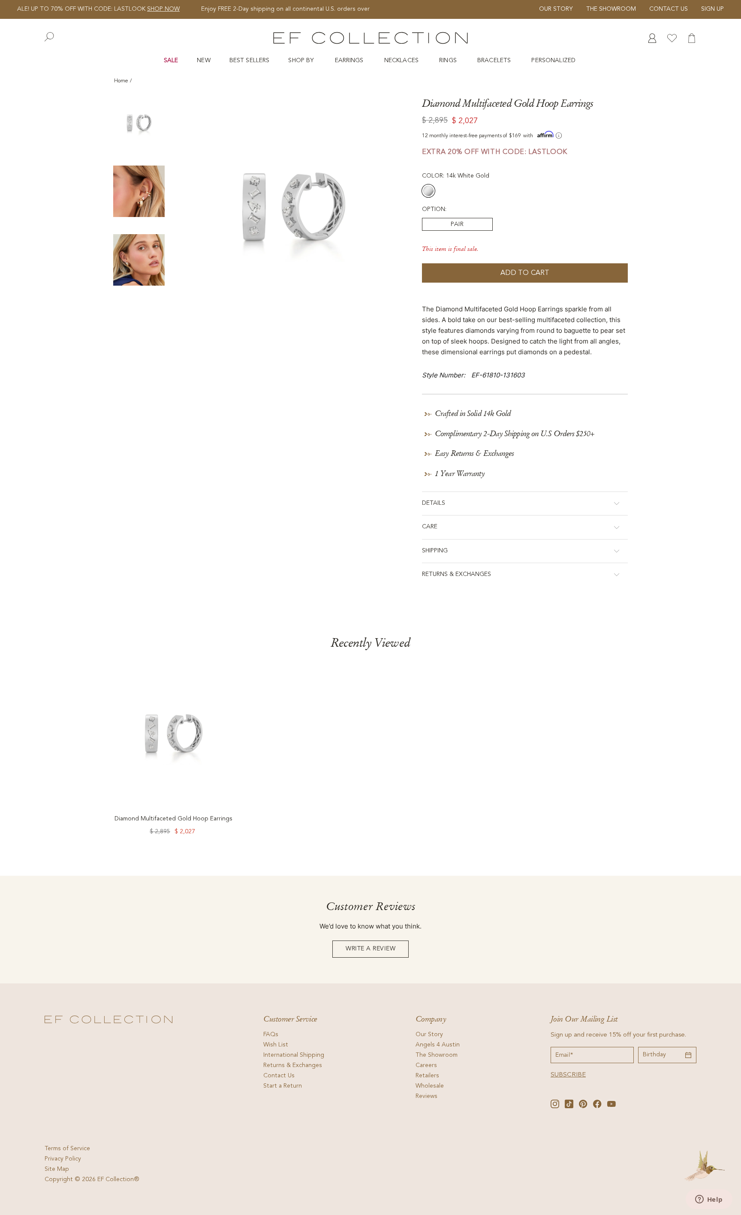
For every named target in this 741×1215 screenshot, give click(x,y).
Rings (448, 60)
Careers (426, 1066)
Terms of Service (67, 1149)
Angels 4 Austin (438, 1045)
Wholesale (430, 1086)
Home (121, 81)
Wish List (275, 1045)
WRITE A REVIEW (370, 949)
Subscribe (568, 1075)
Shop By (302, 60)
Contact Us (668, 9)
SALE (171, 60)
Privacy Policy (63, 1159)
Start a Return (282, 1086)
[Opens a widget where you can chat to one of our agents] (708, 1200)
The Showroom (611, 9)
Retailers (427, 1076)
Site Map (57, 1170)
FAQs (270, 1035)
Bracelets (494, 60)
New (203, 60)
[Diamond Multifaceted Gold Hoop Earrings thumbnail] (139, 122)
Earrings (350, 60)
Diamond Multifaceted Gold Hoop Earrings (173, 819)
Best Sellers (249, 60)
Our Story (556, 9)
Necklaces (402, 60)
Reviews (426, 1097)
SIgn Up (712, 9)
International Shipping (293, 1055)
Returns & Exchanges (292, 1066)
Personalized (554, 60)
